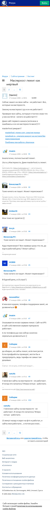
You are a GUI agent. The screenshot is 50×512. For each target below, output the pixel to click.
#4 (29, 231)
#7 (29, 318)
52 (20, 89)
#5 (29, 265)
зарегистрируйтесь (32, 438)
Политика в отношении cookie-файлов (18, 480)
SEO (3, 451)
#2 (29, 187)
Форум (5, 76)
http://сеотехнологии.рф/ (25, 389)
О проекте (6, 470)
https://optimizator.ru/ (21, 168)
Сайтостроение (17, 76)
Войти (44, 3)
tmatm (12, 151)
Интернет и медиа (9, 462)
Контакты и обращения (11, 487)
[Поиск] (37, 4)
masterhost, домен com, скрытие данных (22, 132)
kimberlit (13, 211)
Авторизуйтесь (13, 438)
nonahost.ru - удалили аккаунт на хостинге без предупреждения (25, 137)
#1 (29, 154)
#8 (29, 347)
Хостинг (30, 76)
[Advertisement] (25, 13)
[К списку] (8, 81)
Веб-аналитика (8, 458)
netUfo (12, 373)
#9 (29, 376)
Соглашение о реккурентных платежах (18, 483)
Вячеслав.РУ (15, 184)
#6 (29, 300)
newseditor (14, 297)
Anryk (11, 228)
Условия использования (12, 473)
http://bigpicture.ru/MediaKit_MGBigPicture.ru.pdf (29, 287)
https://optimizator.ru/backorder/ (13, 176)
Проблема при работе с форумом (19, 142)
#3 (29, 214)
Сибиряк (13, 344)
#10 (29, 400)
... (14, 89)
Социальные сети (9, 455)
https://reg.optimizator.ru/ (37, 172)
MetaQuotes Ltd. (18, 494)
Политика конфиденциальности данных (18, 476)
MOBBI (12, 262)
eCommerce (7, 465)
